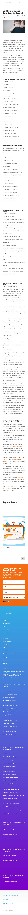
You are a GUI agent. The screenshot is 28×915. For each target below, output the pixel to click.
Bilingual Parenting (7, 15)
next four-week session (8, 488)
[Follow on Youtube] (7, 904)
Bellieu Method (17, 446)
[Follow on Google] (12, 904)
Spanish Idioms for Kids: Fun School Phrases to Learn (14, 672)
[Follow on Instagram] (4, 904)
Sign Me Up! (5, 601)
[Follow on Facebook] (10, 904)
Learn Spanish (15, 15)
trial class (18, 479)
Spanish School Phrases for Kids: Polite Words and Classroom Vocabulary (12, 674)
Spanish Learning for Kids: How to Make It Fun (13, 677)
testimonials (21, 477)
